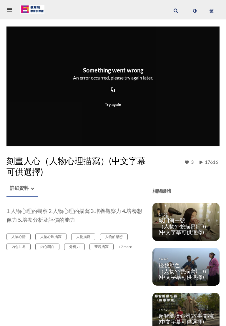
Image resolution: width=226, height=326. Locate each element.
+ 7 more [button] (125, 246)
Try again (113, 104)
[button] (11, 10)
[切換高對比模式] (194, 11)
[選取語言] (211, 11)
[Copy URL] (113, 90)
